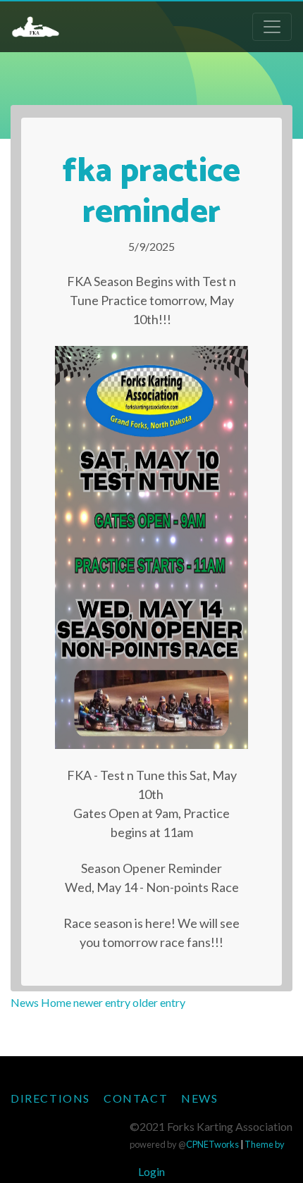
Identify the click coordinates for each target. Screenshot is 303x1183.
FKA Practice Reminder (151, 192)
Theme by (265, 1144)
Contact (136, 1098)
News (199, 1098)
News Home (41, 1002)
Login (151, 1171)
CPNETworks (212, 1144)
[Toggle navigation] (272, 27)
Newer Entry (101, 1002)
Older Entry (158, 1002)
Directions (50, 1098)
